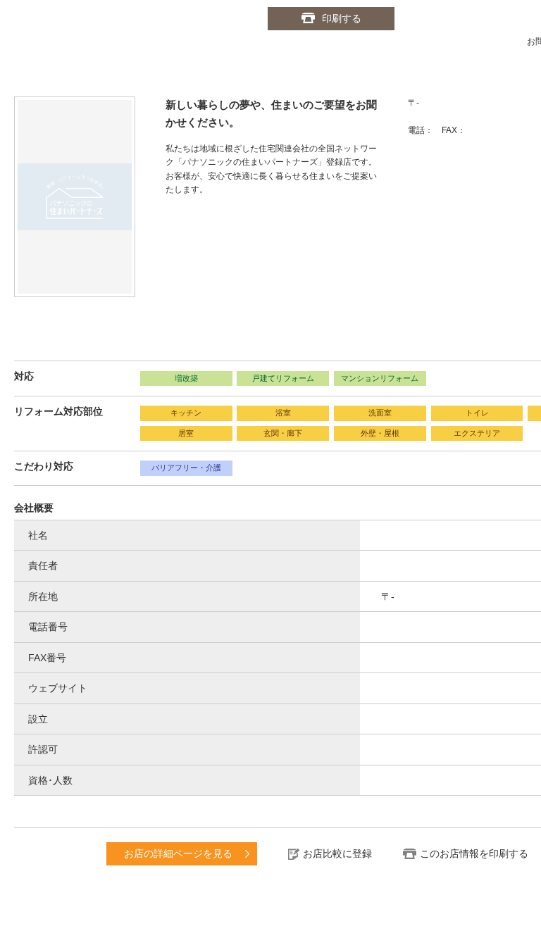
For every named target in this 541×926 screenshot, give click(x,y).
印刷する (341, 18)
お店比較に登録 (337, 853)
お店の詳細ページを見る (178, 853)
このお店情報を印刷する (474, 853)
